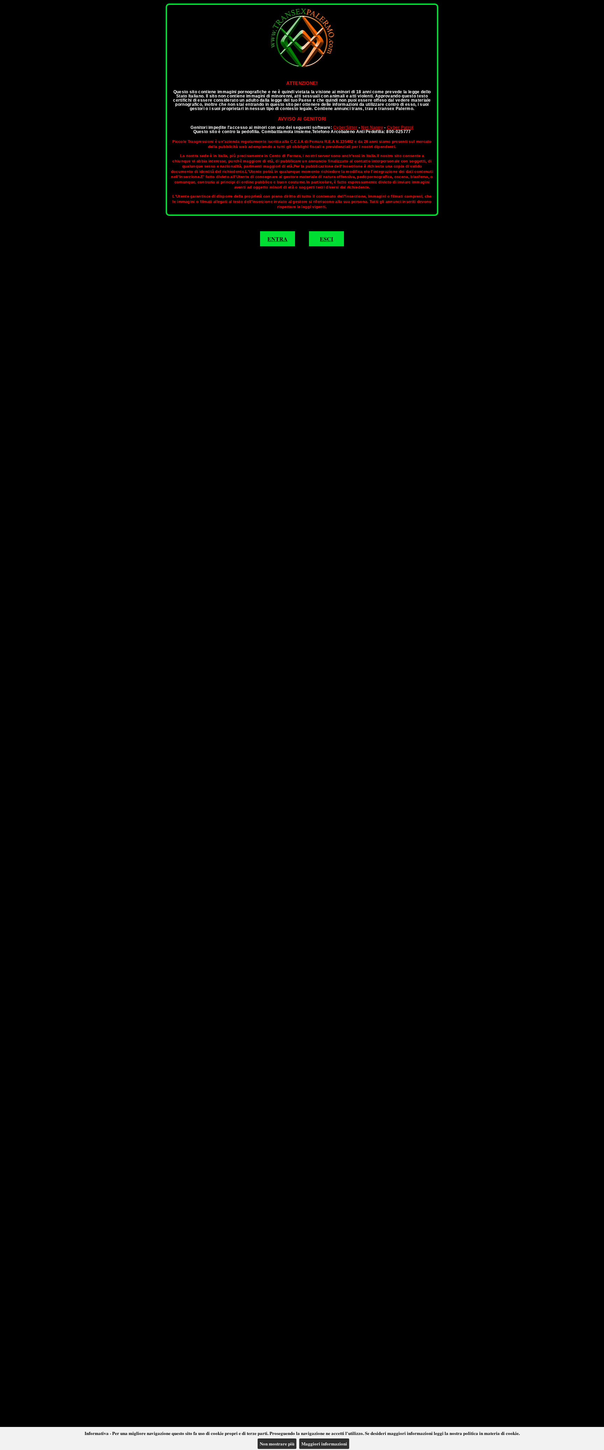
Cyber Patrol (400, 127)
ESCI (326, 239)
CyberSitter (345, 127)
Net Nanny (372, 127)
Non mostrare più (277, 1443)
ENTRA (277, 239)
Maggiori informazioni (324, 1443)
